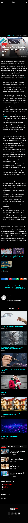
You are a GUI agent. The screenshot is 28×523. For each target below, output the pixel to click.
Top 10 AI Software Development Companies (12, 326)
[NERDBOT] (14, 2)
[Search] (26, 2)
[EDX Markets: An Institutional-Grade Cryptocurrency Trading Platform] (14, 426)
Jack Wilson (8, 54)
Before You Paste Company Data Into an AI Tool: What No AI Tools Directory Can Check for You (18, 451)
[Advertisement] (14, 20)
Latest (3, 446)
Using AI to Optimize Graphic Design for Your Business (6, 256)
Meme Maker (11, 79)
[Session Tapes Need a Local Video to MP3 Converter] (14, 382)
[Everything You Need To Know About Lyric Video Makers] (18, 251)
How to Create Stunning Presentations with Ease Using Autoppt (6, 269)
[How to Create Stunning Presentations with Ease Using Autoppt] (6, 264)
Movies (13, 446)
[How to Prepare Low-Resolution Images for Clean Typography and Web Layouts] (14, 404)
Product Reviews (8, 484)
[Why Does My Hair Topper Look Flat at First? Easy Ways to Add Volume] (5, 459)
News (8, 446)
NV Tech (4, 44)
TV (16, 446)
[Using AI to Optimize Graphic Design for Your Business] (6, 251)
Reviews (21, 446)
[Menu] (2, 2)
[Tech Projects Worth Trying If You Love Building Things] (14, 360)
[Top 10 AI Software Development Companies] (14, 318)
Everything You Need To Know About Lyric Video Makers (18, 256)
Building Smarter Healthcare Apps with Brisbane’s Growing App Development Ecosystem (18, 473)
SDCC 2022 (6, 489)
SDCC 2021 (6, 487)
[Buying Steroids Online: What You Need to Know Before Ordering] (5, 466)
